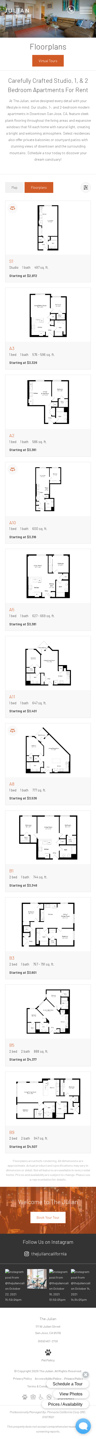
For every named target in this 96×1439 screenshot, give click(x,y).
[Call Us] (71, 10)
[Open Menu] (86, 10)
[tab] (14, 187)
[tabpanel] (48, 691)
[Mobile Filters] (86, 187)
